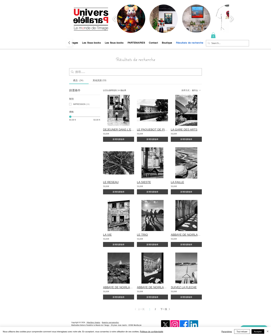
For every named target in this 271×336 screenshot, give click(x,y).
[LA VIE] (118, 215)
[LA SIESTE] (152, 162)
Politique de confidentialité (151, 331)
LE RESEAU (111, 182)
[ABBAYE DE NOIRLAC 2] (152, 268)
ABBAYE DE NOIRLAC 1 (118, 287)
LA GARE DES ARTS (184, 129)
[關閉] (267, 331)
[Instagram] (174, 324)
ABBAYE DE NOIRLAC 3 (186, 234)
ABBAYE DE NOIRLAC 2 (152, 287)
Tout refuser (242, 331)
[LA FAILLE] (186, 162)
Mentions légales (93, 322)
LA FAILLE (177, 182)
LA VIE (107, 234)
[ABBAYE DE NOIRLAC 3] (186, 215)
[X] (165, 324)
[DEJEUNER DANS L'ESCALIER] (118, 110)
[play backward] (114, 18)
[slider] (70, 117)
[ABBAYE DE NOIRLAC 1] (118, 268)
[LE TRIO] (152, 215)
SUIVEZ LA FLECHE (184, 287)
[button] (131, 19)
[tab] (79, 80)
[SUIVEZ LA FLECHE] (186, 268)
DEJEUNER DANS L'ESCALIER (118, 129)
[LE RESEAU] (118, 162)
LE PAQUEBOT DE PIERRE (152, 129)
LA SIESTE (144, 182)
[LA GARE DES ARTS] (186, 110)
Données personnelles (110, 322)
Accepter (258, 331)
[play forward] (231, 18)
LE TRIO (142, 234)
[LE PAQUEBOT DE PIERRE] (152, 110)
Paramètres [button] (226, 331)
